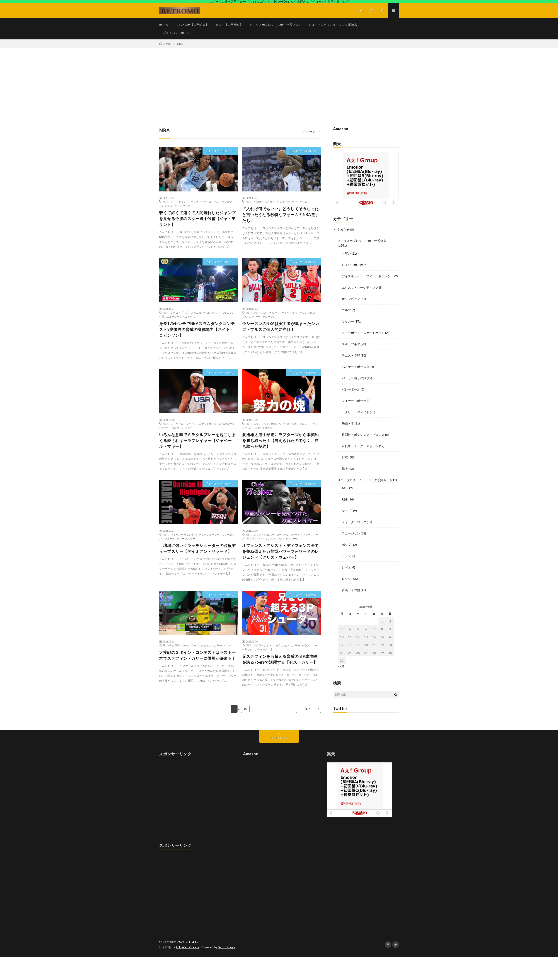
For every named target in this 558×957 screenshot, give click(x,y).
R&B (345, 499)
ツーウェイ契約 (288, 423)
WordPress (226, 947)
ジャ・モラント (179, 201)
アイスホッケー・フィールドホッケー (368, 276)
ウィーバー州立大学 (182, 534)
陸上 (345, 468)
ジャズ (346, 510)
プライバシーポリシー (178, 33)
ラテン (346, 556)
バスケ (281, 201)
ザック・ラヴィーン (293, 312)
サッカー (348, 321)
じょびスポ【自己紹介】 (192, 25)
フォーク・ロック (354, 522)
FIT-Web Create (187, 947)
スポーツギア (351, 344)
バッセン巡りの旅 (354, 378)
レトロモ (191, 941)
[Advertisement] (279, 81)
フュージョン (351, 533)
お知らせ (343, 229)
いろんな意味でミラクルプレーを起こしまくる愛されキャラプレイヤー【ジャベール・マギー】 (197, 440)
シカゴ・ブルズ (179, 312)
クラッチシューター (207, 534)
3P (164, 645)
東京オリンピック (182, 427)
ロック (346, 578)
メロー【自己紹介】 (229, 25)
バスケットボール (222, 151)
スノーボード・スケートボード (363, 333)
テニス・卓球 (351, 355)
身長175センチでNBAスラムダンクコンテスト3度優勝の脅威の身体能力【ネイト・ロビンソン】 (197, 329)
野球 (345, 457)
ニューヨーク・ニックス (180, 316)
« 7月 (341, 666)
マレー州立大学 (223, 201)
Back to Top (279, 737)
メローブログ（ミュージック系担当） (334, 25)
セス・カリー (292, 645)
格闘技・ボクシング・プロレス (363, 434)
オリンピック (351, 299)
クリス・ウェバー (263, 534)
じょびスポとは (352, 265)
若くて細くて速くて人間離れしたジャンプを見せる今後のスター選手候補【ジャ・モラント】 (197, 218)
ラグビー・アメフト (355, 412)
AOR (345, 488)
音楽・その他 (351, 590)
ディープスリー (186, 538)
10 (245, 708)
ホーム (163, 25)
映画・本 (348, 423)
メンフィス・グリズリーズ (175, 205)
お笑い (346, 253)
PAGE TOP (542, 923)
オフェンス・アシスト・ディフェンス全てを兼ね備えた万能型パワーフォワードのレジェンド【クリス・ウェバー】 (280, 551)
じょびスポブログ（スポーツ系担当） (275, 25)
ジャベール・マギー (182, 423)
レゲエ (346, 567)
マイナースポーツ (354, 400)
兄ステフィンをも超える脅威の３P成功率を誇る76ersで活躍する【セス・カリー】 (279, 659)
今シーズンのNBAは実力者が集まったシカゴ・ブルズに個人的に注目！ (280, 326)
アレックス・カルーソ (266, 312)
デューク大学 (265, 649)
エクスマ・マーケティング (360, 287)
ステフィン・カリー (210, 645)
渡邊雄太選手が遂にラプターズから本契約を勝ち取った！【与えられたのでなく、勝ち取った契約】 (280, 440)
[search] (395, 694)
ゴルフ (346, 310)
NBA (165, 201)
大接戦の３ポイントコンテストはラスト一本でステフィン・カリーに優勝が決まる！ (197, 655)
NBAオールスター (264, 201)
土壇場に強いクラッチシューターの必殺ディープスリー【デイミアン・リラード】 (197, 548)
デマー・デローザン (264, 316)
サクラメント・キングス (261, 538)
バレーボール (351, 389)
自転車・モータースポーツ (360, 446)
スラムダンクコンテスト (205, 312)
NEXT (308, 708)
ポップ (346, 544)
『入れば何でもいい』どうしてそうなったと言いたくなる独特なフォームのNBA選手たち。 (280, 214)
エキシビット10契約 (265, 423)
